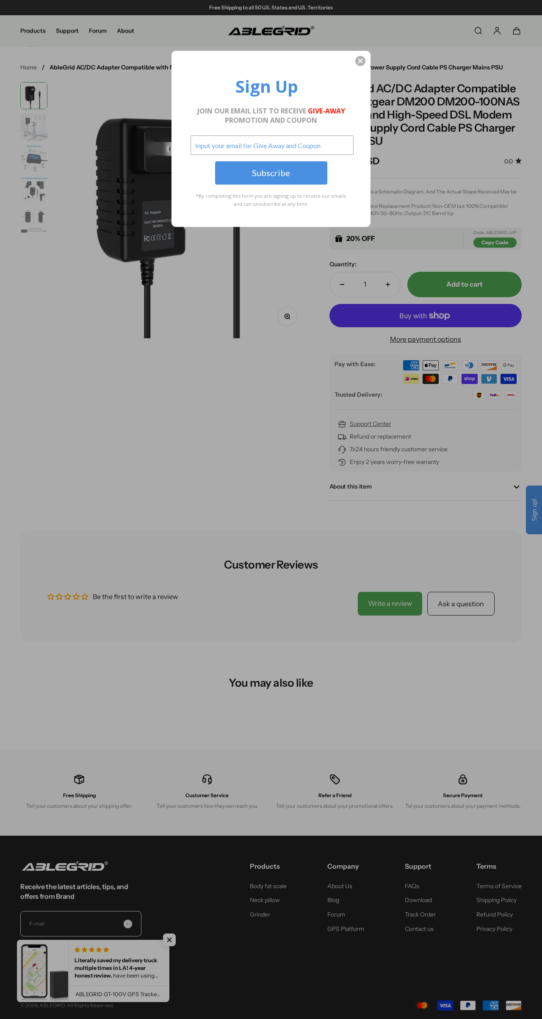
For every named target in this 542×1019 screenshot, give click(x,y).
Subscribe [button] (271, 173)
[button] (360, 61)
